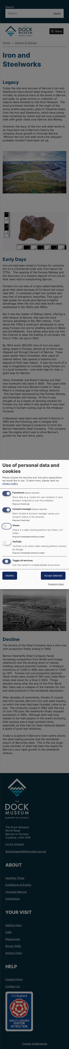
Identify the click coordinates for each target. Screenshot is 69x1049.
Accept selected (53, 575)
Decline (10, 575)
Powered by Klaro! (56, 584)
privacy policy (10, 483)
